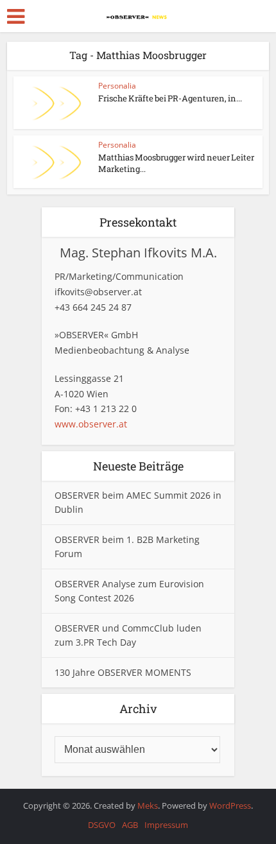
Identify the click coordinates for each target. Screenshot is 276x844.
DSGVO (102, 825)
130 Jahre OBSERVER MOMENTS (123, 672)
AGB (130, 825)
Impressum (166, 825)
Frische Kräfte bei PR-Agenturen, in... (170, 98)
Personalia (117, 85)
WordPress (230, 805)
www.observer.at (91, 424)
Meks (147, 805)
